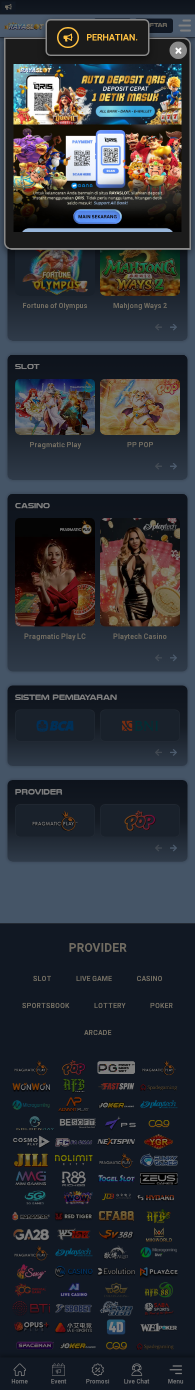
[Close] (178, 50)
